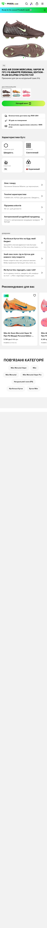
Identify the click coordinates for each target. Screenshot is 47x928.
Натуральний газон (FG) (23, 382)
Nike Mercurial (11, 375)
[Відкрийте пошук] (26, 3)
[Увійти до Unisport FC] (31, 3)
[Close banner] (44, 10)
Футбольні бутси (16, 388)
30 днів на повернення (18, 120)
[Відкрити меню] (42, 3)
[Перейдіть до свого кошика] (37, 3)
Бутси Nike (33, 388)
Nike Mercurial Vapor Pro (32, 375)
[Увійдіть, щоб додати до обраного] (35, 295)
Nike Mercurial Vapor (18, 368)
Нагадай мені (22, 103)
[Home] (10, 3)
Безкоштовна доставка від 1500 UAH (23, 116)
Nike (34, 368)
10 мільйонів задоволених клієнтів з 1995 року (25, 126)
